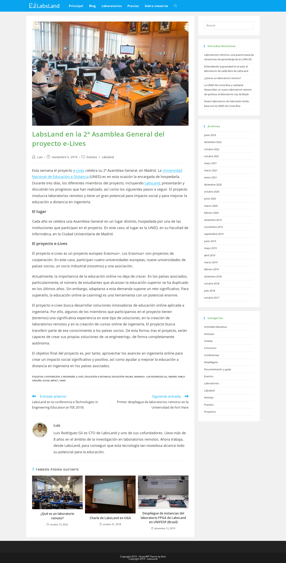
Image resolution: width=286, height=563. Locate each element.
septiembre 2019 (213, 234)
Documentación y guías (217, 369)
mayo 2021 (210, 163)
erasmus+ (139, 376)
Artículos (209, 334)
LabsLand (152, 183)
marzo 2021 (211, 170)
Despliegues (211, 362)
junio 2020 (210, 198)
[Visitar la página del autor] (40, 429)
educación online (122, 376)
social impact (50, 380)
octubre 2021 (211, 156)
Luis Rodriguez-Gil (156, 376)
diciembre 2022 (213, 142)
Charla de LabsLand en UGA (110, 518)
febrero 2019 (211, 269)
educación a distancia (98, 376)
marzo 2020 (211, 205)
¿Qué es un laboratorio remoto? (57, 516)
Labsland (108, 157)
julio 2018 (209, 290)
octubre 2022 (211, 149)
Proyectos (210, 411)
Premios (209, 404)
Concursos (210, 348)
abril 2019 (209, 255)
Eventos (92, 157)
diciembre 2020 (213, 184)
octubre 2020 (211, 191)
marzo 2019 (211, 262)
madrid (172, 376)
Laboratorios (211, 383)
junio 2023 (210, 135)
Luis (40, 157)
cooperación (52, 376)
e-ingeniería (68, 376)
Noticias (208, 397)
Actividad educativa (215, 327)
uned (63, 380)
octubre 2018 (211, 283)
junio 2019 (210, 241)
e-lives (79, 376)
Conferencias (211, 355)
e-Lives (78, 170)
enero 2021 (210, 177)
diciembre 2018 (213, 276)
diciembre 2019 (213, 220)
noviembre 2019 (213, 227)
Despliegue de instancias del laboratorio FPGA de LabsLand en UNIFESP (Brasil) (163, 517)
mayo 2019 (210, 248)
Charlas (208, 341)
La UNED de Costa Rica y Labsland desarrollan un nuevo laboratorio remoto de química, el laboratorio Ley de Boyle (228, 89)
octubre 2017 (211, 297)
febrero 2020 (211, 212)
